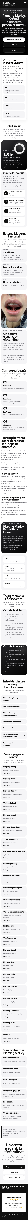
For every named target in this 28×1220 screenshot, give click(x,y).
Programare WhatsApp (14, 39)
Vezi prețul (14, 50)
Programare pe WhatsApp (14, 1167)
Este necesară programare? (8, 744)
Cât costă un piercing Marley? (10, 699)
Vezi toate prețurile (14, 1177)
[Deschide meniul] (25, 3)
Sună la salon (14, 45)
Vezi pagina (6, 773)
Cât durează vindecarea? (12, 721)
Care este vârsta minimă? (12, 706)
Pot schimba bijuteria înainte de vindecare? (10, 735)
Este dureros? (8, 728)
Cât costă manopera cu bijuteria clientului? (11, 714)
